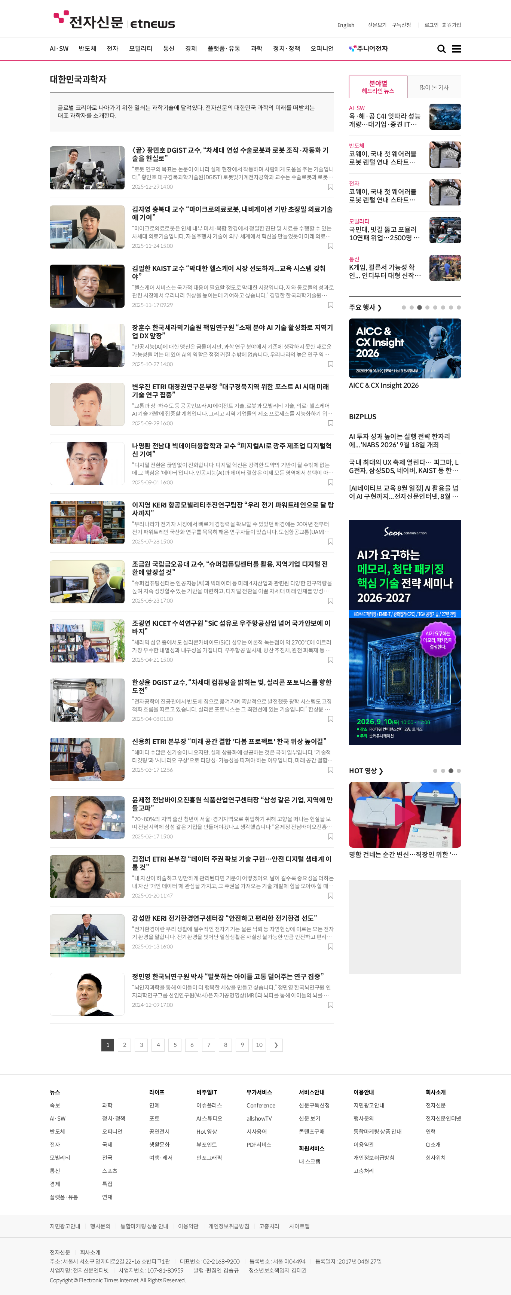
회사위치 (436, 1157)
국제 (107, 1144)
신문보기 (377, 25)
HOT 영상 (366, 771)
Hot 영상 (206, 1131)
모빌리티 (141, 49)
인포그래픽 (209, 1157)
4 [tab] (427, 307)
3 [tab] (419, 307)
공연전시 (159, 1131)
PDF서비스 (259, 1144)
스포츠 (109, 1170)
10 (259, 1045)
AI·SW (59, 49)
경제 (191, 49)
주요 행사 (365, 308)
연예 (154, 1105)
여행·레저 (160, 1157)
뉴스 (55, 1092)
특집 (107, 1184)
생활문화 (159, 1144)
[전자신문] (114, 18)
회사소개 (90, 1252)
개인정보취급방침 (374, 1157)
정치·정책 (286, 49)
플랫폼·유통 (224, 49)
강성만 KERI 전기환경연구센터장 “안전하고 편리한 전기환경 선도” (224, 918)
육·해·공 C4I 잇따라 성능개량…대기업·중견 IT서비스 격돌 (384, 124)
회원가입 (451, 25)
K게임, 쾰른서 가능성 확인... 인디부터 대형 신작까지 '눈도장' (384, 275)
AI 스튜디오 (209, 1118)
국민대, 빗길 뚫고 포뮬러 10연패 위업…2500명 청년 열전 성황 (384, 238)
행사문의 (364, 1118)
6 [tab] (443, 307)
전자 (112, 49)
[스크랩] (330, 186)
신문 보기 (309, 1118)
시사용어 (257, 1131)
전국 (107, 1157)
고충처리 (364, 1170)
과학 (257, 49)
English (345, 25)
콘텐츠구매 (311, 1131)
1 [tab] (404, 307)
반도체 (87, 49)
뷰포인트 (206, 1144)
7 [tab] (451, 307)
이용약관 (364, 1144)
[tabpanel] (405, 355)
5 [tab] (435, 307)
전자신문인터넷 (443, 1118)
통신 (169, 49)
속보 (55, 1105)
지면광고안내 (369, 1105)
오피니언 (322, 49)
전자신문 (436, 1105)
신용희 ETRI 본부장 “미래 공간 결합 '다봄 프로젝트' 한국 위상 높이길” (229, 742)
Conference (261, 1105)
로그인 (432, 25)
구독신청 (401, 25)
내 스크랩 (309, 1161)
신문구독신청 (314, 1105)
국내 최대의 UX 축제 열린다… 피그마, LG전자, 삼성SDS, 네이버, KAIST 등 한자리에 (403, 470)
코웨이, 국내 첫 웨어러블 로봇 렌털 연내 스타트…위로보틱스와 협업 (385, 162)
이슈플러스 (209, 1105)
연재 (107, 1197)
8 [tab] (459, 307)
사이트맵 (299, 1226)
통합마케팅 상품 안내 (377, 1131)
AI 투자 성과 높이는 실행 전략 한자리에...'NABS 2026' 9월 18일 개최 (399, 441)
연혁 (431, 1131)
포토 (154, 1118)
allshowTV (259, 1118)
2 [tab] (412, 307)
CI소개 (433, 1144)
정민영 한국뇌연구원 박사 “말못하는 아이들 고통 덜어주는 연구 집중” (228, 977)
